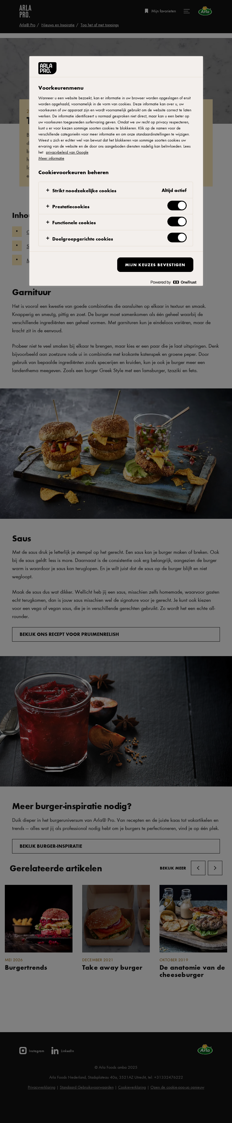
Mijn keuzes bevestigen (155, 264)
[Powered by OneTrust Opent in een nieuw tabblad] (173, 282)
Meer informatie (51, 158)
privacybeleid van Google (67, 152)
